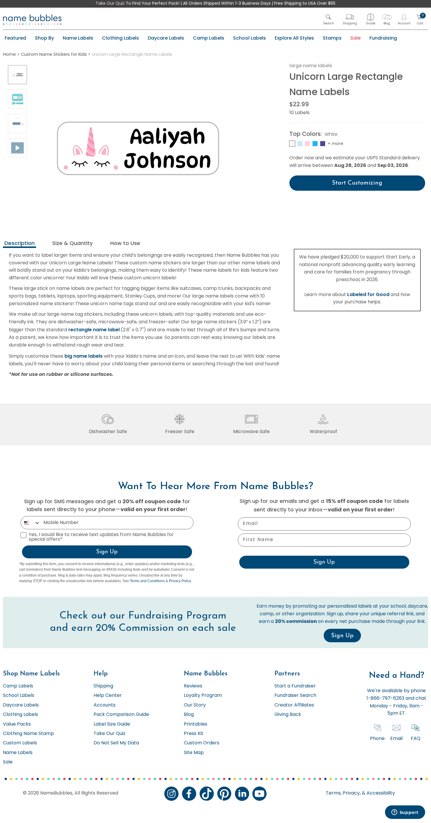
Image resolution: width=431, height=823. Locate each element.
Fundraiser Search (295, 695)
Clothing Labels (120, 38)
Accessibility (380, 793)
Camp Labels (208, 38)
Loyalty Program (203, 695)
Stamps (332, 38)
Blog (189, 714)
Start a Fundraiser (295, 686)
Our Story (195, 705)
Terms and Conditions (147, 581)
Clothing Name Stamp (28, 733)
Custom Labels (20, 743)
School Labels (249, 38)
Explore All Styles (294, 38)
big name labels (84, 356)
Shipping (103, 686)
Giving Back (287, 714)
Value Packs (17, 724)
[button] (328, 19)
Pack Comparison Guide (121, 714)
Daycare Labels (166, 38)
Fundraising (383, 38)
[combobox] (30, 522)
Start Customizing (357, 183)
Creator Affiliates (294, 705)
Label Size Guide (112, 724)
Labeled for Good (368, 294)
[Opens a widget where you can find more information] (405, 812)
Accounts (105, 705)
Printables (195, 724)
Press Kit (193, 733)
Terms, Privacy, (343, 793)
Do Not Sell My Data (116, 743)
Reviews (193, 686)
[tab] (19, 244)
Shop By (44, 38)
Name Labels (78, 38)
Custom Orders (201, 743)
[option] (17, 74)
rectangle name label (94, 329)
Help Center (108, 695)
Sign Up (107, 552)
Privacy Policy (180, 581)
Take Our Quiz (110, 3)
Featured (15, 38)
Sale (355, 38)
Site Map (194, 753)
